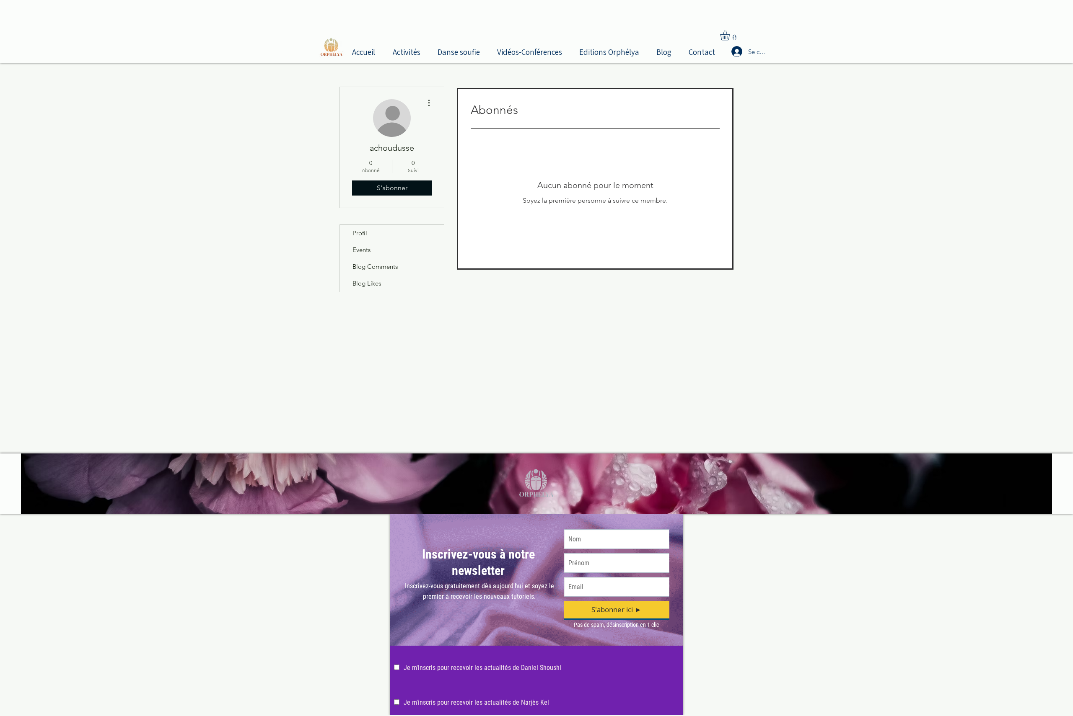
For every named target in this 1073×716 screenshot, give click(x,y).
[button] (408, 51)
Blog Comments (375, 266)
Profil (359, 233)
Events (361, 250)
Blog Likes (366, 283)
